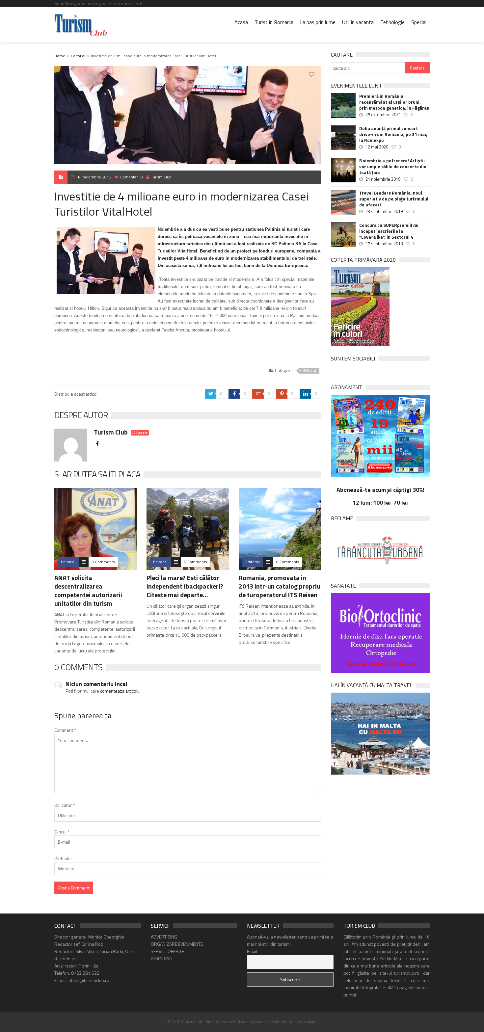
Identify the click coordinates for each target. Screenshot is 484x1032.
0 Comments (103, 562)
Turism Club (161, 177)
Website (62, 858)
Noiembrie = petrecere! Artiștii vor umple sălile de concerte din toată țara (392, 166)
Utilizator (64, 805)
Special (418, 22)
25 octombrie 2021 (383, 114)
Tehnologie (392, 22)
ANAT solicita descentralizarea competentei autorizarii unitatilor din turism (88, 590)
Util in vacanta (358, 22)
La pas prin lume (318, 22)
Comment (65, 730)
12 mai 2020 (376, 147)
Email (252, 951)
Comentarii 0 (131, 177)
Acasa (241, 22)
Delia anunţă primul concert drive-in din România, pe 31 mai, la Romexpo (393, 134)
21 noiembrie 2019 (382, 179)
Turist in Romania (274, 22)
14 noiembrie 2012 (94, 177)
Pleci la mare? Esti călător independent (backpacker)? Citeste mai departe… (185, 586)
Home (59, 56)
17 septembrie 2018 (384, 243)
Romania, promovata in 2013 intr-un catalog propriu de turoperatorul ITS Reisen (279, 586)
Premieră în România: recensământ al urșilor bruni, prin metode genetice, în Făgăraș (394, 102)
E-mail (61, 831)
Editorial (78, 56)
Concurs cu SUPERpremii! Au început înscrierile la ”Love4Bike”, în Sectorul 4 (388, 231)
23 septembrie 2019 (384, 211)
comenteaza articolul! (121, 690)
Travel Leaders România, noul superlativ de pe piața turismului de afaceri (393, 199)
